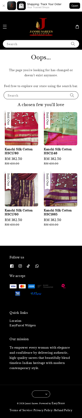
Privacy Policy (43, 410)
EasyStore (58, 403)
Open (74, 5)
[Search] (73, 43)
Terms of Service (21, 410)
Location (16, 321)
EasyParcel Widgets (23, 325)
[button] (5, 27)
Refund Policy (63, 410)
